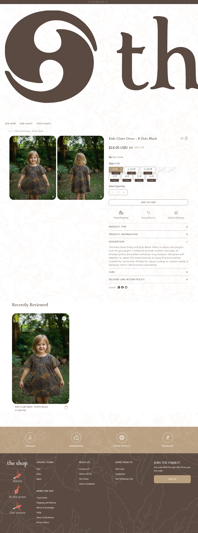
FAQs (39, 512)
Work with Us (85, 474)
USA (38, 469)
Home (10, 131)
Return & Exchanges (45, 507)
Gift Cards (119, 469)
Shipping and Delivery (46, 502)
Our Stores (84, 479)
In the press (17, 497)
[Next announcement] (190, 2)
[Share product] (186, 138)
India (39, 474)
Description (116, 241)
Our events (17, 512)
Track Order (42, 498)
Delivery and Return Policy (127, 279)
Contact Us (84, 469)
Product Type (117, 226)
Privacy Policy (43, 522)
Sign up (172, 479)
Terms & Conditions (45, 517)
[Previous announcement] (8, 2)
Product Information (123, 234)
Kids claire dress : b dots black (29, 131)
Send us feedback (87, 484)
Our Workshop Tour (124, 479)
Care (112, 272)
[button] (12, 124)
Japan (39, 479)
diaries (17, 481)
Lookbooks (120, 474)
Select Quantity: (117, 186)
